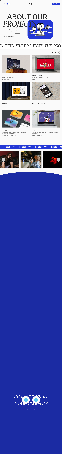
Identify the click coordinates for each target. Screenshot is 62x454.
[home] (31, 4)
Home (3, 10)
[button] (55, 52)
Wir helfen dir (17, 33)
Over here (31, 410)
